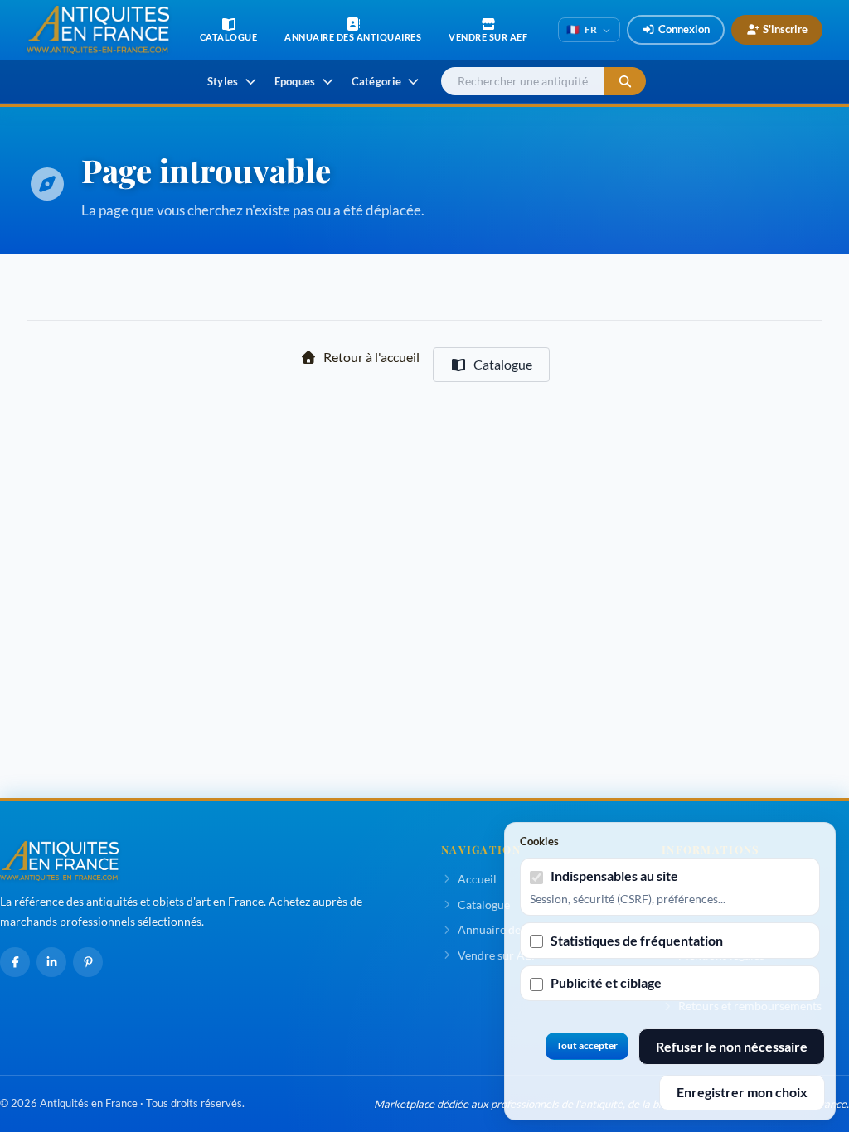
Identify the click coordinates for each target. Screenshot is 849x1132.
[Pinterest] (88, 962)
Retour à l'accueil (371, 357)
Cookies (539, 841)
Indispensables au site (614, 875)
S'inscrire (785, 29)
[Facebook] (15, 962)
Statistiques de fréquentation (637, 940)
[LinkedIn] (51, 962)
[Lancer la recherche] (625, 81)
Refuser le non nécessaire (732, 1046)
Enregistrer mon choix (742, 1092)
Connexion (684, 29)
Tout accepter (587, 1045)
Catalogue (502, 364)
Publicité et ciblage (606, 982)
